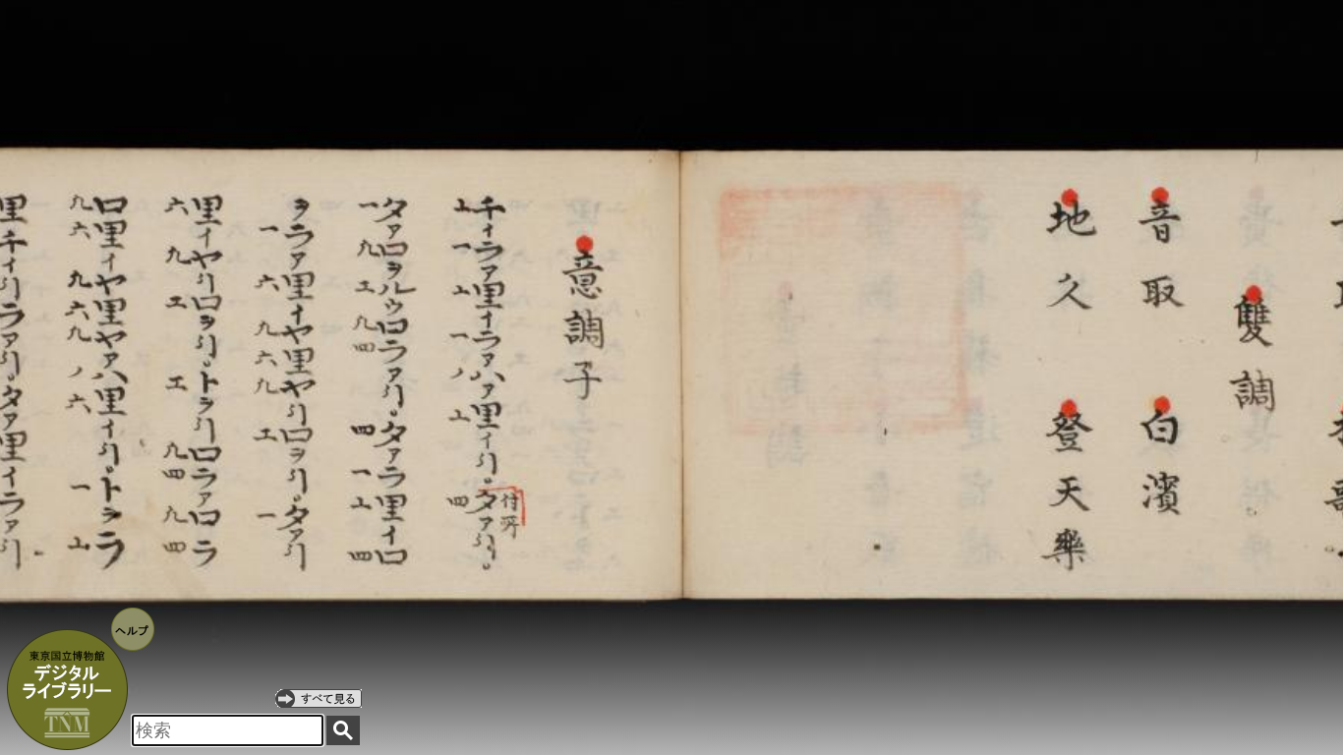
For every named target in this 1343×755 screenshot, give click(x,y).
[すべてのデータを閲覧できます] (318, 698)
